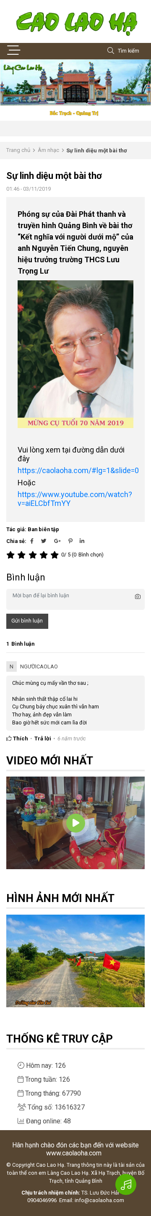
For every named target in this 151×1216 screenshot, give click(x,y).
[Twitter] (44, 541)
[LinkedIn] (82, 541)
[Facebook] (32, 541)
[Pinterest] (70, 541)
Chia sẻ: (16, 541)
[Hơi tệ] (22, 555)
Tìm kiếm (128, 51)
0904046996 (42, 1200)
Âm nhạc (48, 150)
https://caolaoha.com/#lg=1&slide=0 (78, 470)
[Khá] (34, 555)
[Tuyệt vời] (55, 555)
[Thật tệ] (11, 555)
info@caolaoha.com (99, 1200)
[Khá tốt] (44, 555)
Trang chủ (18, 150)
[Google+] (57, 541)
